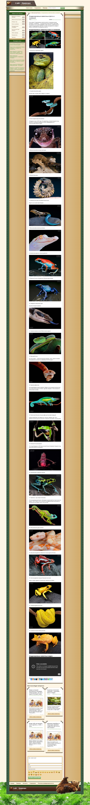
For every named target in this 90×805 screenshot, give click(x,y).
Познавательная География (18, 27)
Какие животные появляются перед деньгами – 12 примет (16, 65)
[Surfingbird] (43, 679)
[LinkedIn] (40, 679)
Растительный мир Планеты (18, 30)
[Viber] (46, 679)
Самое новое (29, 7)
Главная (12, 783)
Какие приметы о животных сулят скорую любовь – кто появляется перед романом (16, 52)
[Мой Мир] (34, 679)
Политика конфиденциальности (46, 783)
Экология (18, 37)
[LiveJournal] (41, 679)
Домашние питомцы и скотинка (18, 17)
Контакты (25, 783)
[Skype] (50, 679)
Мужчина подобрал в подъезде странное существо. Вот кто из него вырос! (53, 725)
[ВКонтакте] (31, 679)
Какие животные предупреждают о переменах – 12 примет (17, 56)
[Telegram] (52, 679)
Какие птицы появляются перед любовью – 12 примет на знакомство (17, 48)
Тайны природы (18, 32)
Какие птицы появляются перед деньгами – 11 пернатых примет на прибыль (17, 61)
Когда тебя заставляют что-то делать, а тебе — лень (36, 725)
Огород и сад (18, 21)
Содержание (38, 7)
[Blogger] (38, 679)
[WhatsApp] (48, 679)
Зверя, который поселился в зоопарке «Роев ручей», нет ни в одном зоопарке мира (35, 692)
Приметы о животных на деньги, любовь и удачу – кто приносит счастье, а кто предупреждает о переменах (17, 69)
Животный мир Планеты (18, 19)
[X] (36, 679)
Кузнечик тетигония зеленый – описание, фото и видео (53, 691)
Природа (45, 7)
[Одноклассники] (33, 679)
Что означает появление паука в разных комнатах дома (17, 44)
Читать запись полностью (35, 716)
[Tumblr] (45, 679)
